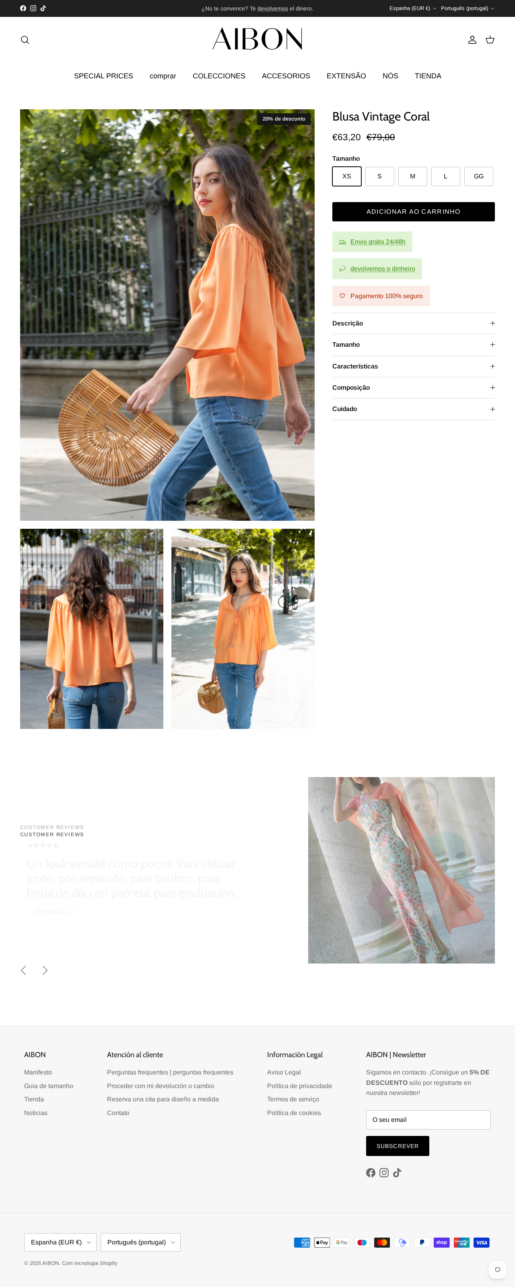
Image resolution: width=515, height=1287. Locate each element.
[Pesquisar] (25, 40)
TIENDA (428, 76)
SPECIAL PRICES (103, 76)
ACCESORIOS (286, 76)
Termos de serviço (293, 1099)
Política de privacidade (299, 1085)
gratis (225, 8)
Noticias (35, 1112)
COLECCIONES (219, 76)
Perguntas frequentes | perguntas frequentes (170, 1072)
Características (355, 366)
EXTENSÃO (346, 76)
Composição (351, 387)
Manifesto (38, 1072)
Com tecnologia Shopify (89, 1263)
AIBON (50, 1263)
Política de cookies (294, 1112)
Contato (118, 1112)
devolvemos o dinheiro (382, 268)
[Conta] (470, 40)
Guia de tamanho (48, 1085)
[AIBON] (257, 40)
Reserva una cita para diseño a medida (163, 1099)
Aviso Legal (284, 1072)
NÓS (390, 76)
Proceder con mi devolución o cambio (160, 1085)
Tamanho (346, 344)
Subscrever (398, 1146)
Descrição (347, 323)
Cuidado (344, 408)
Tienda (34, 1099)
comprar (163, 76)
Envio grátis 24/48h (378, 241)
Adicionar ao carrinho (414, 211)
